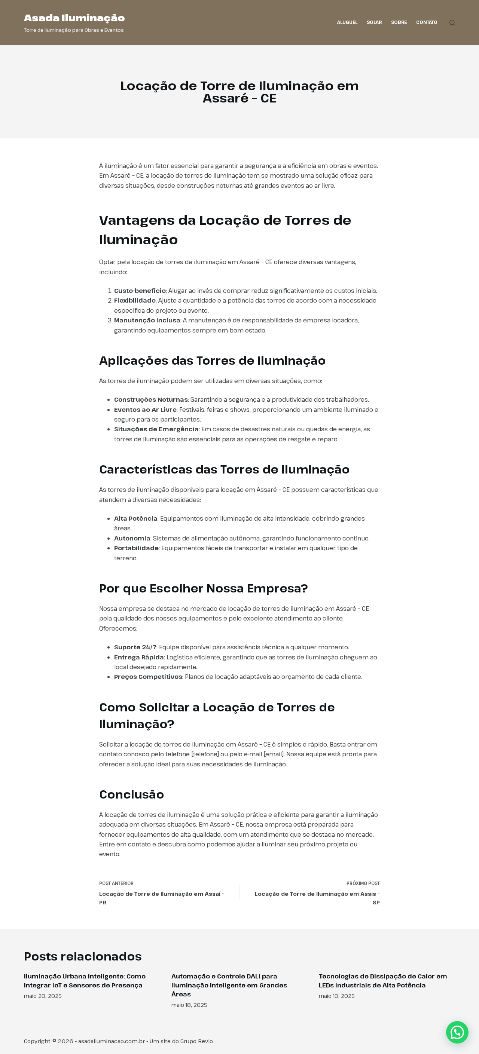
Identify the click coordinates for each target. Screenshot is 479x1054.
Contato (426, 22)
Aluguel (347, 22)
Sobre (399, 22)
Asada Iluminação (74, 17)
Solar (374, 22)
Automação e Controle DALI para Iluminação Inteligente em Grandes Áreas (229, 985)
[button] (457, 1032)
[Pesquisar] (452, 22)
